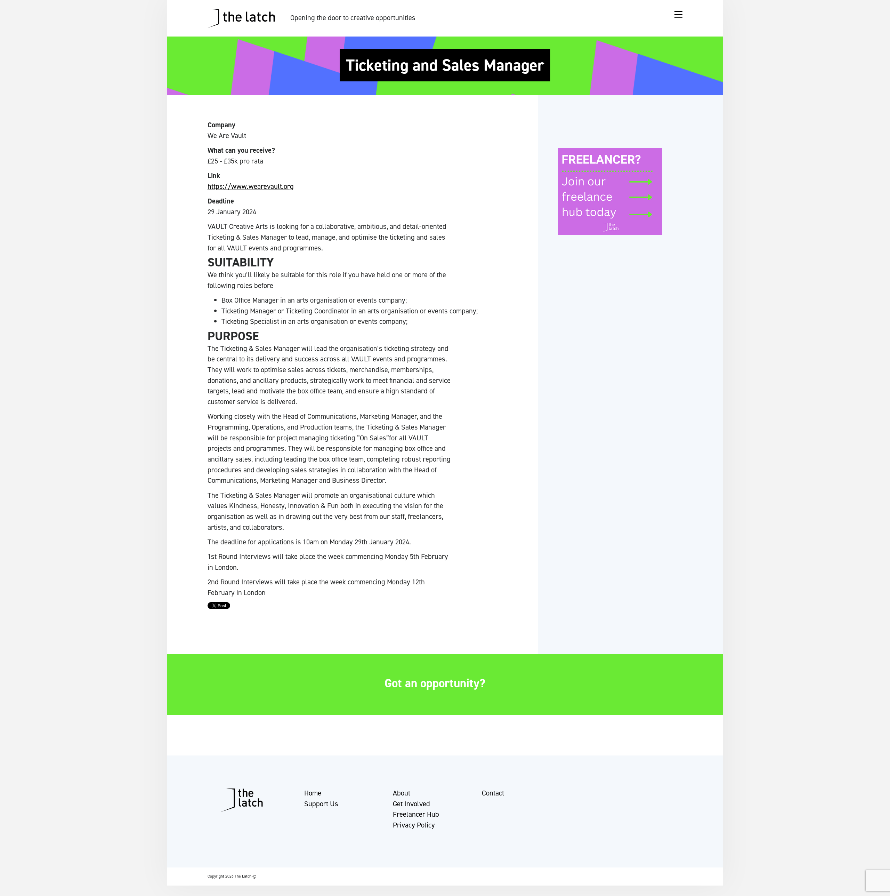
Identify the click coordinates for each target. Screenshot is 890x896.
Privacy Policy (414, 825)
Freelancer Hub (416, 814)
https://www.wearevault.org (251, 186)
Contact (493, 793)
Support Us (321, 804)
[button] (11, 887)
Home (312, 793)
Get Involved (411, 804)
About (401, 793)
